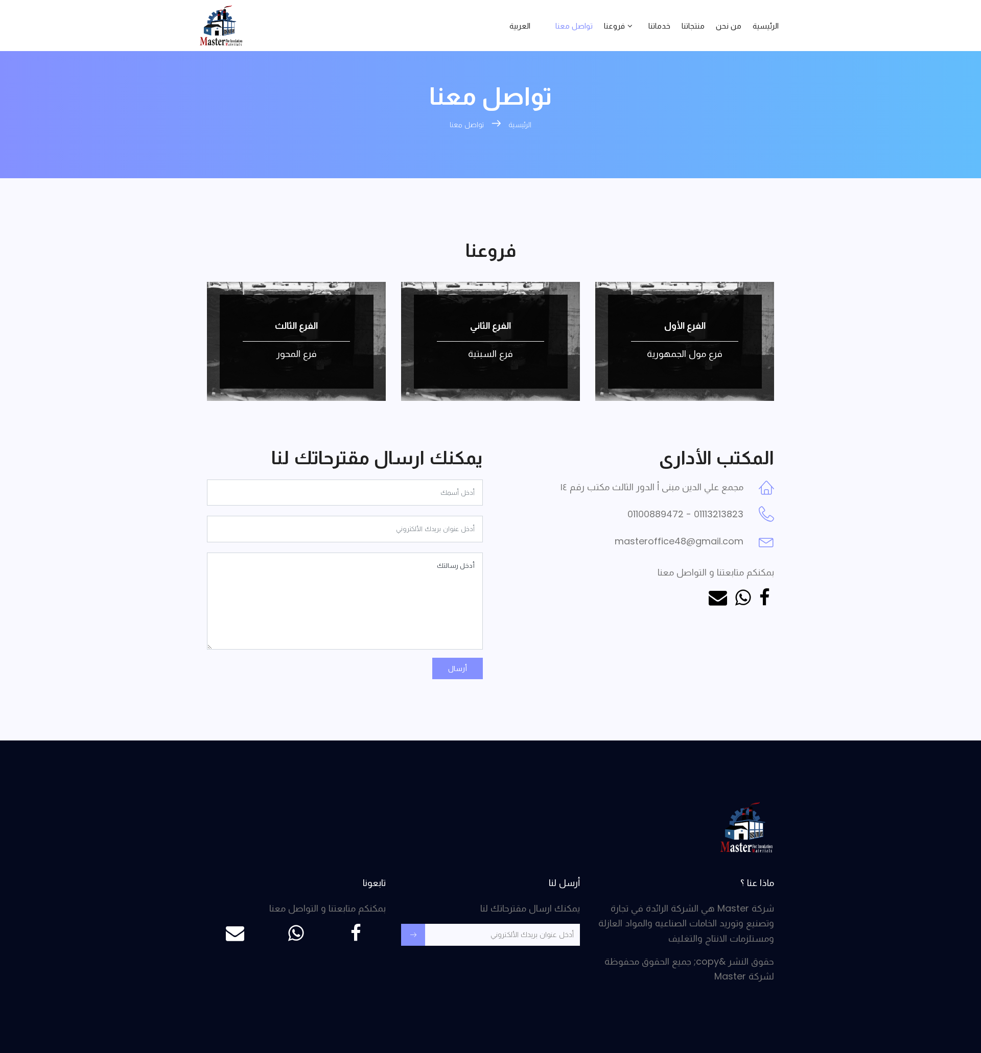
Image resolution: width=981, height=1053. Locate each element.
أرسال (457, 668)
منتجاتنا (693, 25)
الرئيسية (766, 25)
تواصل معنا (574, 25)
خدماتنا (659, 25)
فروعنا (614, 25)
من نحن (728, 25)
